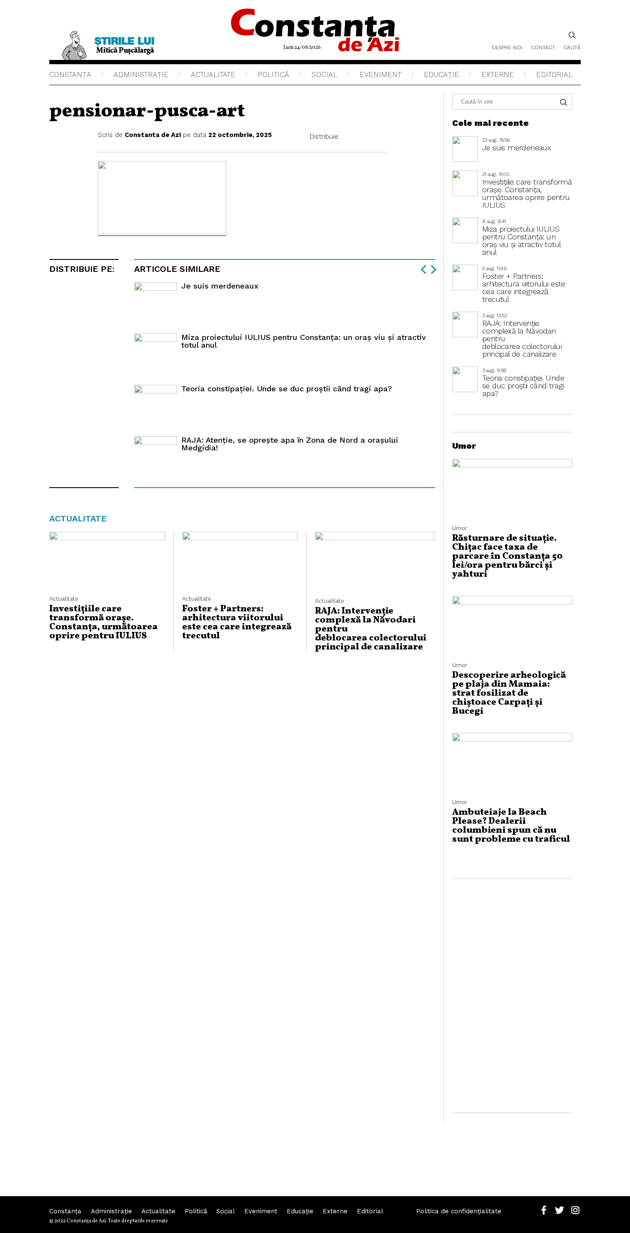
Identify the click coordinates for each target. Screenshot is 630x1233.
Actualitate (213, 74)
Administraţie (141, 74)
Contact (543, 48)
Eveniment (381, 74)
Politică (273, 74)
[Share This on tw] (365, 137)
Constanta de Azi (153, 135)
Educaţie (441, 74)
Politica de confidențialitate (458, 1211)
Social (324, 74)
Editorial (554, 74)
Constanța (70, 74)
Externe (497, 74)
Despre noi (507, 48)
